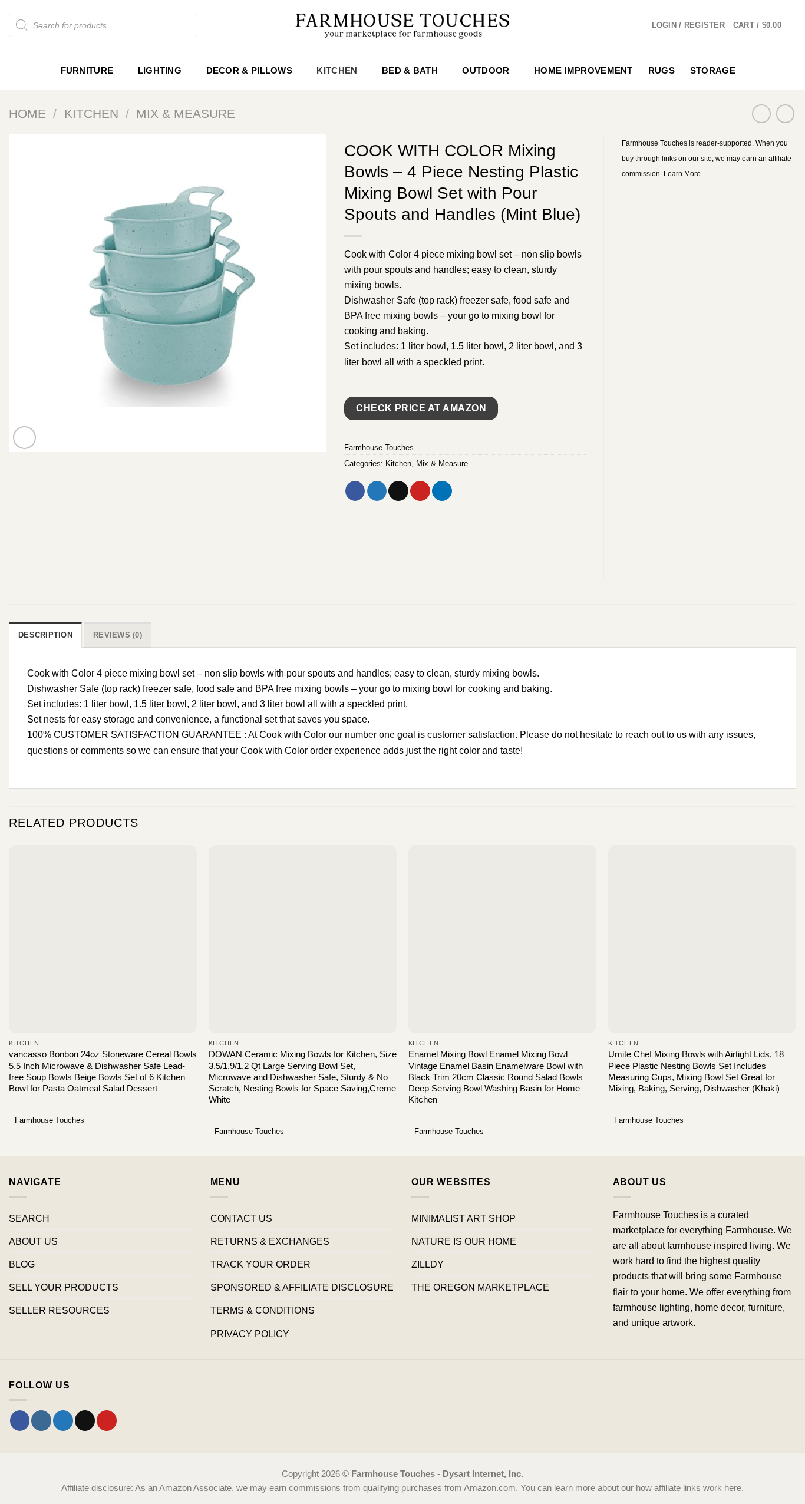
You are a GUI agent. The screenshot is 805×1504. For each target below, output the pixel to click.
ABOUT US (33, 1241)
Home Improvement (583, 70)
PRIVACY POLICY (249, 1333)
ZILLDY (427, 1264)
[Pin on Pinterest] (420, 491)
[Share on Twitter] (377, 491)
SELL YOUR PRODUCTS (63, 1287)
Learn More (682, 174)
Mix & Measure (185, 113)
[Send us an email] (85, 1420)
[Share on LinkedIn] (442, 491)
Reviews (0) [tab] (117, 635)
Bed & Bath (410, 70)
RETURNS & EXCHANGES (269, 1241)
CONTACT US (241, 1218)
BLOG (22, 1264)
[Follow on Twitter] (63, 1420)
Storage (712, 70)
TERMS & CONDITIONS (262, 1310)
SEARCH (29, 1218)
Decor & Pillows (249, 70)
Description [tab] (45, 635)
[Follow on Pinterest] (107, 1420)
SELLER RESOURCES (59, 1310)
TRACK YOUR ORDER (260, 1264)
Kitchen (336, 70)
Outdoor (485, 70)
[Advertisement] (709, 372)
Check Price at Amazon (421, 408)
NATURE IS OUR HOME (463, 1241)
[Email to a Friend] (398, 491)
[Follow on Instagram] (41, 1420)
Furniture (87, 70)
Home (27, 113)
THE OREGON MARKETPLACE (480, 1287)
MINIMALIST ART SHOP (463, 1218)
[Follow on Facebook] (20, 1420)
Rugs (661, 70)
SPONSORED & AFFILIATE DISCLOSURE (302, 1287)
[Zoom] (25, 438)
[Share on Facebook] (355, 491)
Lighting (160, 70)
